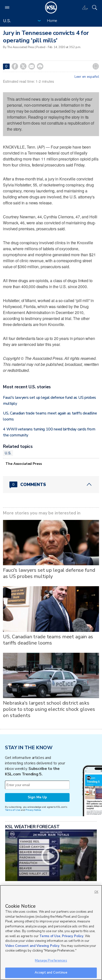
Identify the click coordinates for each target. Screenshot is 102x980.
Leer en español (87, 77)
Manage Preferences (51, 960)
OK (96, 892)
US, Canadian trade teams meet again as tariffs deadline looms (48, 639)
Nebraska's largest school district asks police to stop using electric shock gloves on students (49, 709)
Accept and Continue (51, 972)
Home (52, 20)
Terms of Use (12, 810)
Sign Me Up (37, 797)
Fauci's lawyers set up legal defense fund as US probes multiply (49, 573)
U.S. (8, 452)
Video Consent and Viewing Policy (32, 946)
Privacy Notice (33, 810)
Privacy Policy (72, 936)
